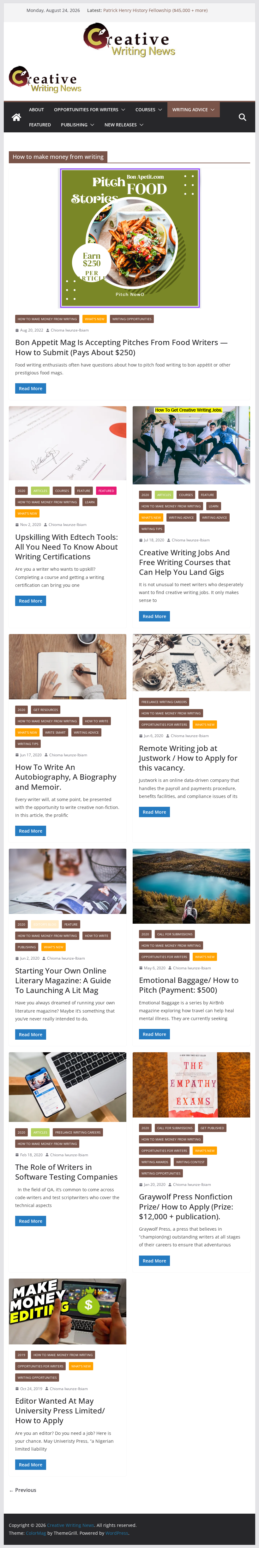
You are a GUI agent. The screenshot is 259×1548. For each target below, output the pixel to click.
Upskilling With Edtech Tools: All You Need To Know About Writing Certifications (67, 547)
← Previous (22, 1490)
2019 (21, 1355)
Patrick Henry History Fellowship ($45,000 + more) (155, 10)
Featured (40, 125)
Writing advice (190, 110)
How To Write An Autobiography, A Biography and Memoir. (65, 777)
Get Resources (45, 710)
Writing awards (155, 1162)
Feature (83, 490)
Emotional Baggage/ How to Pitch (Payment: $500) (189, 985)
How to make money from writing (47, 319)
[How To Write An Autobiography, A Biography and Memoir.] (67, 666)
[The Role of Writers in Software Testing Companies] (67, 1087)
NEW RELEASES (121, 125)
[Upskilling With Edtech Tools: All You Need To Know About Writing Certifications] (67, 443)
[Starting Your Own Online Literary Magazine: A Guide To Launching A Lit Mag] (67, 881)
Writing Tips (152, 529)
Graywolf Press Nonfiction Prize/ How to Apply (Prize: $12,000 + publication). (186, 1206)
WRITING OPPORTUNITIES (131, 319)
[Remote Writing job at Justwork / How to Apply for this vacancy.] (191, 662)
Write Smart (55, 732)
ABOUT (36, 110)
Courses (145, 110)
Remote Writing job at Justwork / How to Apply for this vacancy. (188, 758)
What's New (94, 319)
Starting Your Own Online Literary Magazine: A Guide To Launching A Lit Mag (63, 980)
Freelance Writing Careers (164, 702)
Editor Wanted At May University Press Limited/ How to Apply (60, 1410)
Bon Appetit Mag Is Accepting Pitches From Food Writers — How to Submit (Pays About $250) (121, 347)
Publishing (74, 125)
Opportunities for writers (86, 110)
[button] (121, 109)
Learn (90, 502)
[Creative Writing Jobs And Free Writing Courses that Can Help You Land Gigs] (191, 445)
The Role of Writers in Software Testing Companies (66, 1172)
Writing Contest (190, 1162)
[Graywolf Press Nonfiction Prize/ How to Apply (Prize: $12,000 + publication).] (191, 1085)
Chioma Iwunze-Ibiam (70, 330)
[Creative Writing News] (129, 26)
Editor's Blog (44, 924)
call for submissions (174, 934)
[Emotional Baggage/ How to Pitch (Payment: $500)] (191, 886)
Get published (212, 1128)
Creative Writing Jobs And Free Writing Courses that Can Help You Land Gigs (185, 562)
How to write (96, 721)
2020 (21, 490)
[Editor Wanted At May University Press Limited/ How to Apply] (67, 1311)
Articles (40, 490)
